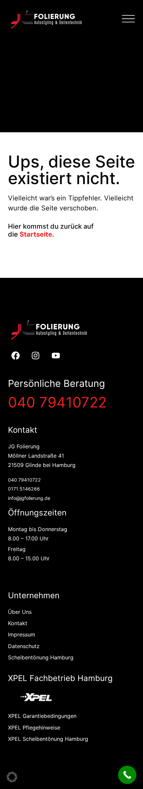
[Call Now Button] (127, 775)
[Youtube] (56, 355)
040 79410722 (57, 402)
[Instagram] (35, 355)
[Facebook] (15, 355)
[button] (12, 777)
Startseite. (37, 234)
